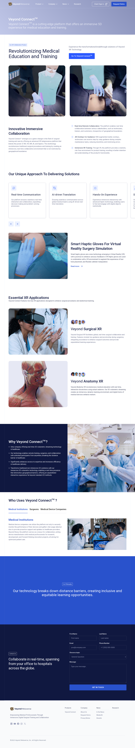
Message (73, 662)
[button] (39, 4)
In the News (100, 712)
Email (71, 643)
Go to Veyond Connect (81, 56)
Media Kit (100, 715)
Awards (99, 718)
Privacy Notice (85, 718)
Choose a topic (75, 652)
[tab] (18, 510)
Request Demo (86, 715)
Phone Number (104, 643)
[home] (19, 4)
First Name (73, 634)
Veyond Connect (70, 712)
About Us (84, 712)
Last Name (103, 634)
